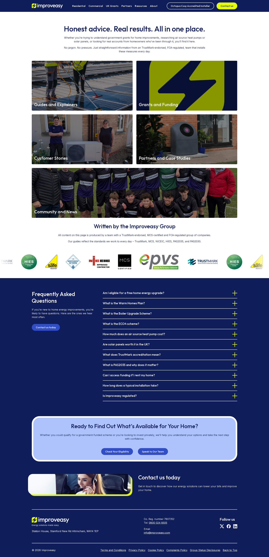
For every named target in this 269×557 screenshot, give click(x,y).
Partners (126, 5)
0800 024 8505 (158, 522)
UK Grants (112, 5)
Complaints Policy (176, 550)
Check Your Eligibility (117, 451)
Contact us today (46, 327)
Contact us (227, 5)
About (153, 5)
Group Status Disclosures (205, 550)
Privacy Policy (137, 550)
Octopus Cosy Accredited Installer (190, 5)
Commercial (96, 5)
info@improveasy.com (157, 532)
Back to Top (230, 550)
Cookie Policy (156, 550)
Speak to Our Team (153, 451)
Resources (141, 5)
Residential (78, 5)
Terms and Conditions (113, 550)
